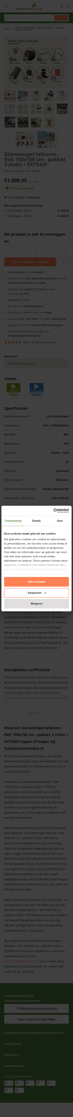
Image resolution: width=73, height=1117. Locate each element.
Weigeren (36, 603)
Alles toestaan (36, 581)
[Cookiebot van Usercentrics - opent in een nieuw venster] (53, 510)
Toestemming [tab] (13, 520)
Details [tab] (36, 520)
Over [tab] (60, 520)
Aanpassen (34, 592)
